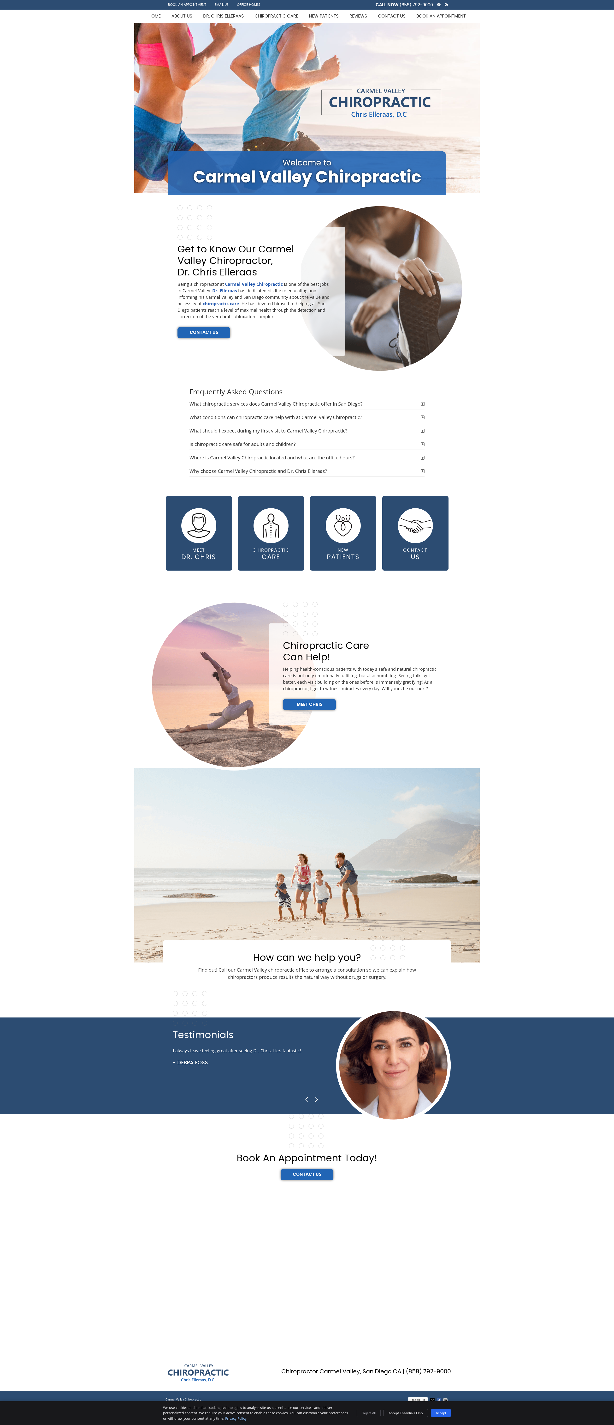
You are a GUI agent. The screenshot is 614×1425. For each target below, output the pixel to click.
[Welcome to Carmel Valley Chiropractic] (381, 117)
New (343, 554)
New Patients (324, 16)
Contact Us (392, 16)
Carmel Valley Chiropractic (254, 284)
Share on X (433, 1400)
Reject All (369, 1413)
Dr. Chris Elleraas (223, 16)
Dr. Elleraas (224, 291)
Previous (307, 1099)
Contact (415, 554)
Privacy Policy (236, 1418)
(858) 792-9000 (416, 5)
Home (154, 16)
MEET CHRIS (309, 704)
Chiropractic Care (276, 16)
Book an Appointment (187, 4)
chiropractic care (221, 304)
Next (316, 1099)
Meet (198, 554)
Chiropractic (271, 554)
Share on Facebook (439, 1400)
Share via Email (446, 1400)
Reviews (358, 16)
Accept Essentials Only (406, 1413)
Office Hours (248, 4)
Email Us (222, 4)
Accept (441, 1413)
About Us (181, 16)
